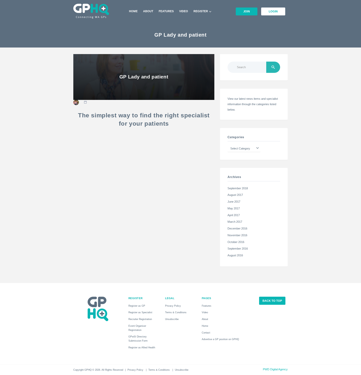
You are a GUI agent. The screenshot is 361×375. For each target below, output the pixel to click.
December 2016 (237, 228)
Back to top (272, 300)
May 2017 (234, 208)
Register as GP (136, 305)
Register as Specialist (140, 312)
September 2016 (238, 248)
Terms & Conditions (176, 312)
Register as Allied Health (141, 347)
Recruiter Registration (140, 319)
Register (200, 11)
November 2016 (237, 235)
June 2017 (234, 201)
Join (246, 11)
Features (166, 11)
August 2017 (235, 194)
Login (273, 11)
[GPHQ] (91, 11)
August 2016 (235, 255)
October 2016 (236, 242)
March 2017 (235, 221)
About (148, 11)
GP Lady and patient (143, 77)
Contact (206, 332)
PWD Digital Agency (275, 369)
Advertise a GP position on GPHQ (220, 339)
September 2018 (238, 188)
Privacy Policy (173, 305)
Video (183, 11)
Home (133, 11)
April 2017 (234, 215)
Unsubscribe (172, 319)
